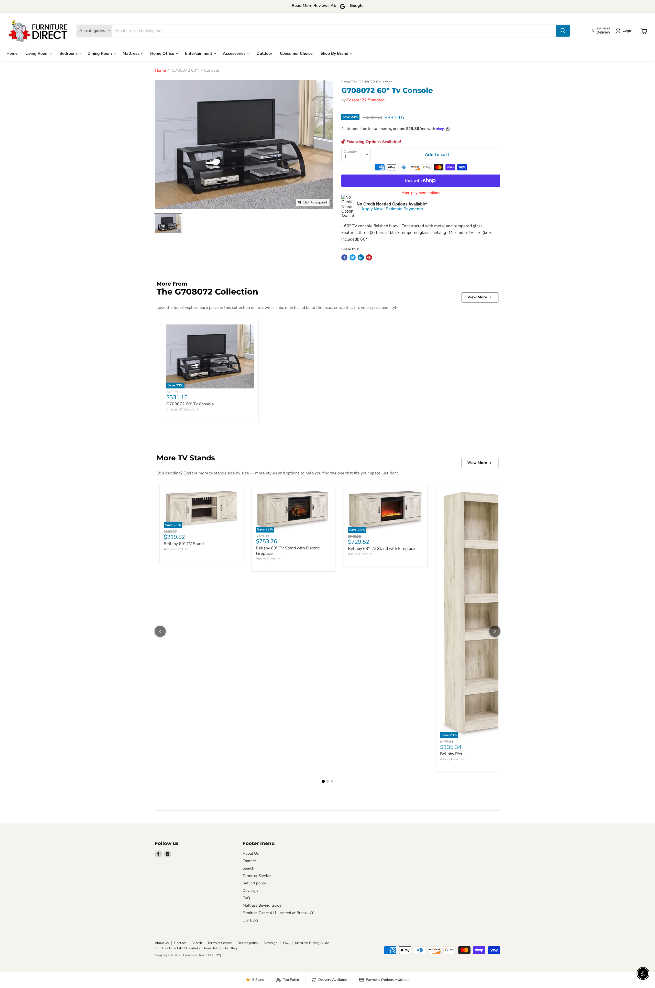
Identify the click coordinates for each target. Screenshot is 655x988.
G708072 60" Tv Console (190, 404)
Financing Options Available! (373, 142)
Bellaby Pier (451, 754)
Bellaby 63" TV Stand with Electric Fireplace (288, 550)
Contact (249, 860)
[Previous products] (160, 631)
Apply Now (372, 209)
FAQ (246, 897)
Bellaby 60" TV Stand (184, 544)
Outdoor (264, 53)
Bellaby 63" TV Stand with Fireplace (381, 548)
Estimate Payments (404, 209)
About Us (251, 853)
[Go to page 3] (332, 781)
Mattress (131, 53)
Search (248, 868)
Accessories (235, 53)
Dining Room (100, 53)
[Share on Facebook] (344, 257)
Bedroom (68, 53)
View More (477, 297)
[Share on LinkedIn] (361, 257)
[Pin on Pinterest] (369, 257)
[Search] (563, 31)
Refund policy (254, 883)
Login (627, 30)
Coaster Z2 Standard (366, 100)
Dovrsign (250, 890)
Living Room (37, 53)
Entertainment (199, 53)
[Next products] (494, 631)
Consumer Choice (296, 53)
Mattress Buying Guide (262, 905)
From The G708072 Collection (366, 82)
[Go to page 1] (323, 781)
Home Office (162, 53)
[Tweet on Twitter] (353, 257)
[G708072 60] (168, 224)
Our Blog (250, 920)
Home (12, 53)
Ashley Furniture (176, 549)
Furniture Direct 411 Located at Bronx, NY (278, 912)
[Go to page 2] (327, 781)
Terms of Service (257, 875)
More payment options (420, 193)
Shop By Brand (335, 53)
